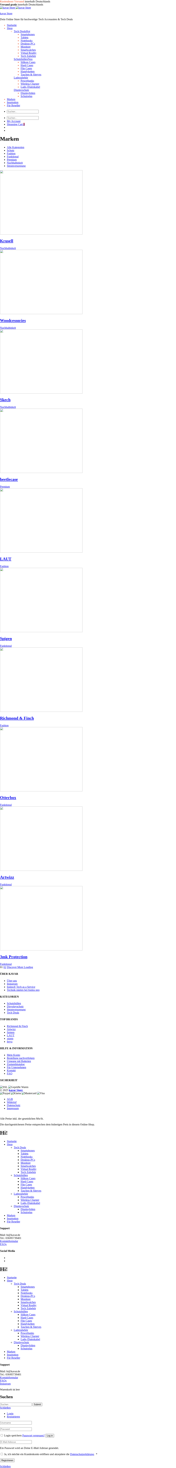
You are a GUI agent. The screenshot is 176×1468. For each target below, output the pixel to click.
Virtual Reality (28, 52)
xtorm (10, 1038)
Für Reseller (13, 105)
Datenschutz (13, 1105)
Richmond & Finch (17, 718)
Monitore (26, 46)
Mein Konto (13, 1055)
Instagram (12, 983)
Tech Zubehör (28, 1172)
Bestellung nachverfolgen (21, 1058)
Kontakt (11, 1070)
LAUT (5, 559)
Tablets (24, 37)
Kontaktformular (9, 1241)
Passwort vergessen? (33, 1435)
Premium (12, 159)
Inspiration (12, 102)
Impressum (13, 1108)
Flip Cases (26, 68)
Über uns (12, 980)
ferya (9, 1041)
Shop (10, 28)
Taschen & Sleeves (31, 74)
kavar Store (6, 13)
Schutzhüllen (23, 59)
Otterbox (8, 797)
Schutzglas (26, 96)
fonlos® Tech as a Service (21, 986)
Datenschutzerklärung (82, 1454)
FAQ (9, 1073)
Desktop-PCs (28, 43)
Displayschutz (21, 90)
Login (10, 1413)
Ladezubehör (21, 77)
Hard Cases (27, 65)
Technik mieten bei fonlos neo (23, 990)
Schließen (5, 1466)
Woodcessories (13, 320)
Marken (11, 99)
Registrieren (13, 1416)
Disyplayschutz (15, 1006)
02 (4, 967)
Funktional (13, 156)
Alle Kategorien (15, 147)
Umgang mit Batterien (19, 1061)
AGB (10, 1099)
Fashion (11, 153)
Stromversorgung (16, 165)
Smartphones (28, 34)
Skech (5, 399)
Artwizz (7, 877)
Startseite (12, 25)
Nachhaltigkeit (15, 162)
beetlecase (9, 479)
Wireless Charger (30, 83)
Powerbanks (27, 80)
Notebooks (26, 40)
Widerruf (11, 1102)
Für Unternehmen (16, 1067)
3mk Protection (13, 957)
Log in (50, 1435)
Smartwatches (28, 49)
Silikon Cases (28, 62)
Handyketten (28, 71)
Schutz (10, 150)
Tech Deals (22, 31)
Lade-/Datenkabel (30, 86)
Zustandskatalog (16, 1064)
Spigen (6, 638)
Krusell (6, 241)
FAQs (3, 1244)
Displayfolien (28, 93)
